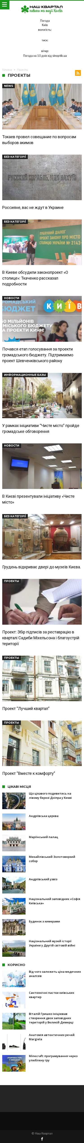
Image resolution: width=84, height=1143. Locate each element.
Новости (11, 298)
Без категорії (15, 156)
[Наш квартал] (42, 5)
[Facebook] (42, 1139)
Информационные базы (25, 375)
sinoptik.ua (59, 55)
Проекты (11, 581)
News (8, 86)
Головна (7, 69)
